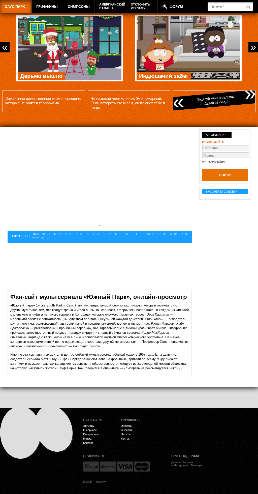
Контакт (88, 442)
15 (115, 234)
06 (165, 234)
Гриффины (47, 7)
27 (48, 234)
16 (109, 234)
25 (59, 234)
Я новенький (213, 141)
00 (48, 238)
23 (71, 234)
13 (126, 234)
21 (82, 234)
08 (153, 234)
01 (43, 238)
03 (181, 234)
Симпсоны (79, 7)
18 (98, 234)
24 (65, 234)
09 (148, 234)
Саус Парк (15, 7)
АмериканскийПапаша (112, 6)
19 (93, 234)
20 (87, 234)
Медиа (87, 438)
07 (159, 234)
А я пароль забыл (213, 161)
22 (76, 234)
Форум (176, 7)
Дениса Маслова (182, 462)
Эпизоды (88, 425)
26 (54, 234)
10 (142, 234)
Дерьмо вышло (41, 76)
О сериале (90, 429)
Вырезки (126, 429)
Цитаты (126, 434)
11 (137, 234)
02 (187, 234)
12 (132, 234)
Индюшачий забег (163, 76)
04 (176, 234)
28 (43, 234)
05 (170, 234)
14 (120, 234)
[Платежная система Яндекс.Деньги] (91, 466)
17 (104, 234)
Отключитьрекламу (140, 6)
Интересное (91, 434)
